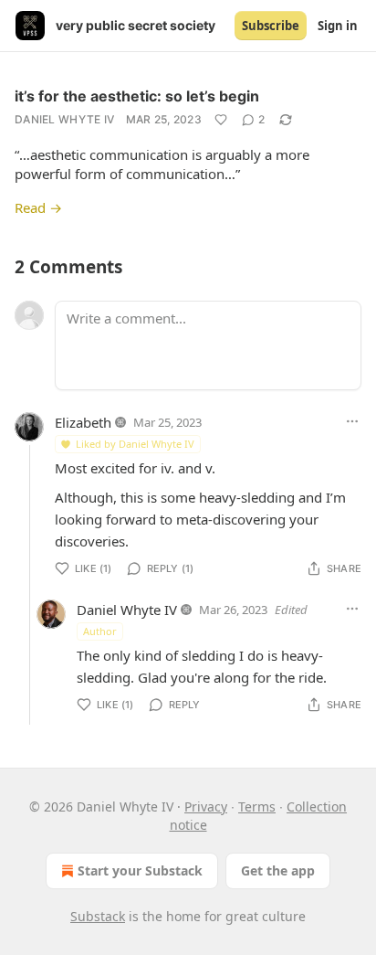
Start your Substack (140, 870)
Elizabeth (83, 422)
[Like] (221, 120)
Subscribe (270, 25)
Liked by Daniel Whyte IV (135, 444)
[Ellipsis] (352, 421)
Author (100, 631)
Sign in (338, 25)
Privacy (205, 806)
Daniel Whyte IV (65, 119)
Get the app (278, 870)
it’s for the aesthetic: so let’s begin (137, 96)
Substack (97, 916)
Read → (38, 207)
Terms (257, 806)
